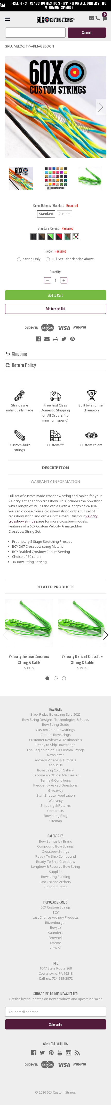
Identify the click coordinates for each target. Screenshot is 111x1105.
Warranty (56, 800)
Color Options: (55, 205)
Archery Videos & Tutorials (55, 760)
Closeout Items (55, 886)
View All (55, 947)
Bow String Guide (55, 724)
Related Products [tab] (55, 586)
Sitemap (55, 820)
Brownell (55, 937)
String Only (32, 258)
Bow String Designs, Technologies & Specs (55, 719)
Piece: (55, 251)
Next (101, 107)
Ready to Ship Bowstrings (55, 744)
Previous (10, 107)
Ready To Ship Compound (55, 856)
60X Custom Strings (56, 907)
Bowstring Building (55, 876)
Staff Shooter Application (55, 795)
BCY (56, 912)
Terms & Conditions (55, 780)
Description (55, 467)
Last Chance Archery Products (56, 917)
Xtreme (55, 942)
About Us (56, 765)
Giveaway (55, 790)
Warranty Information (55, 481)
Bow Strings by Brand (55, 841)
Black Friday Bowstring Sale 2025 (55, 714)
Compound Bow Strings (55, 846)
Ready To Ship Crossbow (55, 861)
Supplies (55, 871)
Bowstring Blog (55, 815)
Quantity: (55, 271)
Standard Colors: (55, 228)
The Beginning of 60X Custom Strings (55, 750)
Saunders (55, 932)
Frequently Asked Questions (55, 785)
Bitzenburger (55, 922)
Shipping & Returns (56, 805)
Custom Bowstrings (56, 734)
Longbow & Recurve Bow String (55, 866)
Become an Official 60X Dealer (56, 775)
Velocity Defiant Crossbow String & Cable (82, 659)
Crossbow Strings (55, 851)
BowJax (55, 927)
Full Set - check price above (73, 258)
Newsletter (55, 755)
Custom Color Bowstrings (55, 729)
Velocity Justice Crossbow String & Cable (29, 659)
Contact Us (55, 810)
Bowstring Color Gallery (55, 770)
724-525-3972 (62, 978)
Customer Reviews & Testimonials (55, 739)
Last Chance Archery (55, 881)
